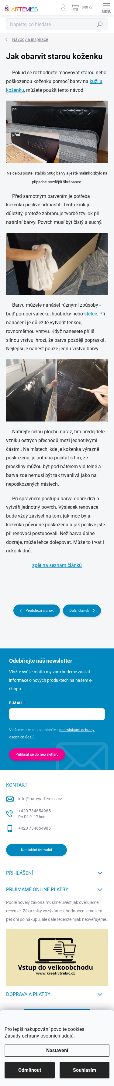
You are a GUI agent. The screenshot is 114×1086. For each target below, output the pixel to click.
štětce (90, 314)
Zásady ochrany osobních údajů (39, 1036)
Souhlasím (84, 1070)
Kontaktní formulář (36, 850)
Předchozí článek (40, 610)
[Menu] (106, 7)
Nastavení (57, 1050)
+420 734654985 (34, 813)
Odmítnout (29, 1070)
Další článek (79, 610)
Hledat (100, 24)
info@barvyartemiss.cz (40, 798)
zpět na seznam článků (57, 565)
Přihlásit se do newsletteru (37, 754)
